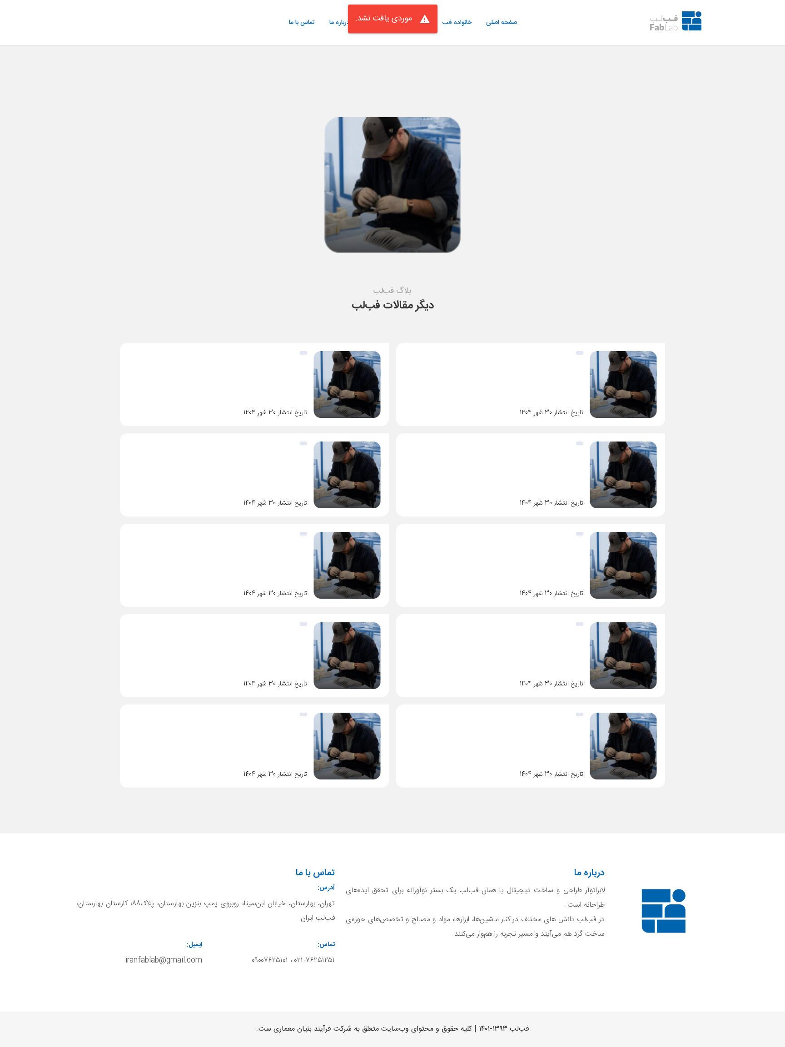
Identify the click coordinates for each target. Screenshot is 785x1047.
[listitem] (501, 23)
